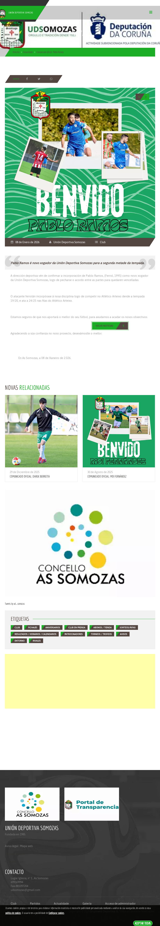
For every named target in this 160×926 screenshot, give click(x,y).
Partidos (35, 903)
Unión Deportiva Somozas (69, 242)
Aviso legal (11, 846)
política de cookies (13, 912)
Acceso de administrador (120, 903)
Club (103, 242)
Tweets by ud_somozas (15, 603)
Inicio (16, 52)
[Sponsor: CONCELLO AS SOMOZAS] (80, 543)
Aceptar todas (143, 923)
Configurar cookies (56, 912)
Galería (87, 903)
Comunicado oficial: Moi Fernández (106, 476)
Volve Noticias (104, 325)
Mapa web (26, 846)
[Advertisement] (80, 681)
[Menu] (150, 12)
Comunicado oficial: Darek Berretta (30, 476)
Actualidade (61, 903)
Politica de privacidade (14, 861)
